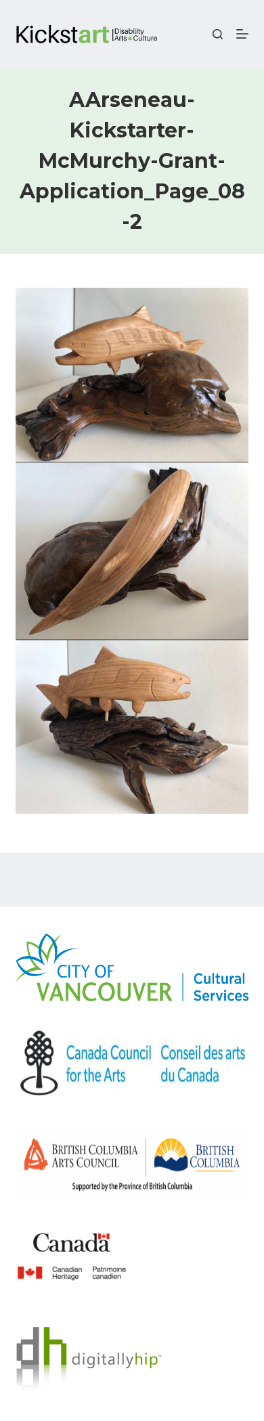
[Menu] (242, 34)
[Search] (218, 34)
